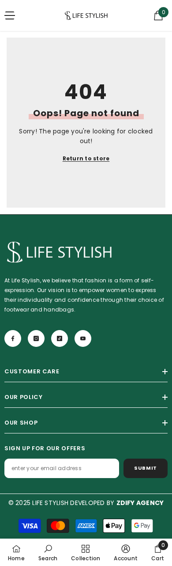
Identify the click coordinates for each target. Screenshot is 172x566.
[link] (47, 552)
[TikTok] (59, 338)
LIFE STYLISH (50, 502)
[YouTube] (83, 338)
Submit (145, 467)
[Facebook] (12, 338)
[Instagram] (36, 338)
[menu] (9, 15)
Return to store (86, 158)
